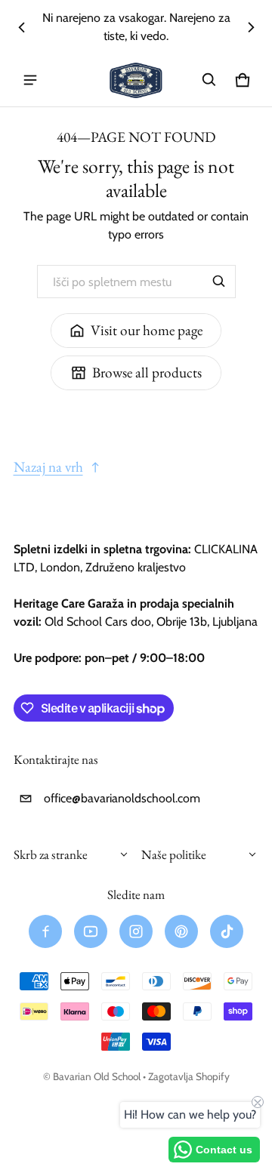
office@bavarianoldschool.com (122, 798)
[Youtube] (90, 931)
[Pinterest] (181, 931)
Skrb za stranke (51, 854)
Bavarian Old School (97, 1076)
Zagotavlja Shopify (189, 1076)
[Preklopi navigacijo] (30, 80)
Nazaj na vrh (48, 466)
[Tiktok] (226, 931)
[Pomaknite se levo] (22, 27)
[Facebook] (45, 931)
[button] (209, 80)
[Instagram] (136, 931)
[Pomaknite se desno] (251, 27)
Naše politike (173, 854)
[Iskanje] (219, 281)
